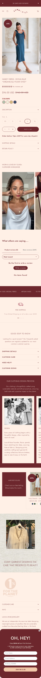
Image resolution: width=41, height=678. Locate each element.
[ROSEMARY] (35, 504)
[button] (7, 86)
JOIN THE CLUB (20, 669)
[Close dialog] (39, 631)
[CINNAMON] (11, 102)
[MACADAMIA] (7, 102)
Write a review (20, 268)
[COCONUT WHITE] (39, 504)
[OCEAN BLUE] (15, 102)
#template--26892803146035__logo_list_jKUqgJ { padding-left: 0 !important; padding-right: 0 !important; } (20, 337)
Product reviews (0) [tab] (11, 250)
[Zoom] (38, 71)
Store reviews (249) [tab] (30, 250)
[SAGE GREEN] (3, 102)
